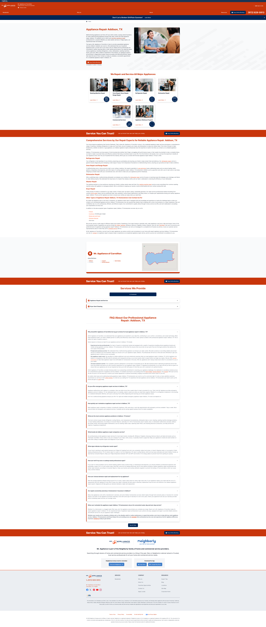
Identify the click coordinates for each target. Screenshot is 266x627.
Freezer (91, 211)
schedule (134, 517)
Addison (91, 260)
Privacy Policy (121, 614)
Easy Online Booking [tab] (239, 12)
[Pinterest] (94, 590)
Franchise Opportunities (144, 585)
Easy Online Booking (94, 62)
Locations (164, 585)
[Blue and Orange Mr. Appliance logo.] (119, 542)
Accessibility (129, 614)
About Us (140, 582)
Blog (162, 582)
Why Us (140, 579)
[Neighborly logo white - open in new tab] (4, 1)
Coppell (104, 260)
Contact (95, 233)
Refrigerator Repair (141, 93)
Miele (118, 225)
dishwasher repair (135, 177)
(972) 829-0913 (94, 580)
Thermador (162, 225)
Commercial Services (119, 120)
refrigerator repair (166, 161)
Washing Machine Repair (97, 93)
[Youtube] (97, 590)
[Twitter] (90, 590)
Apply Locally (141, 591)
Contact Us (141, 588)
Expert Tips (164, 579)
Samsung (123, 225)
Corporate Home (165, 591)
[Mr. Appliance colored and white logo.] (9, 6)
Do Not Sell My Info (138, 614)
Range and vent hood (94, 216)
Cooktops (91, 214)
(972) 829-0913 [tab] (256, 12)
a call (99, 379)
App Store (142, 564)
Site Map (163, 588)
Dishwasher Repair (163, 93)
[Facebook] (87, 590)
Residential (133, 294)
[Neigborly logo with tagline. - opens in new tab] (147, 542)
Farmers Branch (105, 262)
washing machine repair (145, 184)
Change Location (23, 7)
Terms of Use (112, 614)
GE (116, 225)
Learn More (93, 100)
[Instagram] (100, 590)
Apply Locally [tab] (260, 5)
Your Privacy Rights (152, 614)
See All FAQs (133, 525)
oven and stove (142, 168)
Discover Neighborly (115, 564)
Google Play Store (156, 564)
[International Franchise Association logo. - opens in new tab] (88, 595)
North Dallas (118, 260)
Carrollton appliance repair (118, 38)
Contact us (96, 518)
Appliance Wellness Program (144, 120)
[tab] (6, 12)
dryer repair (94, 193)
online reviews (109, 377)
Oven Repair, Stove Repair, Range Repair (121, 94)
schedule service (112, 228)
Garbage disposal (93, 218)
